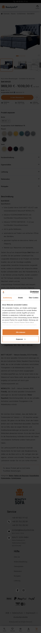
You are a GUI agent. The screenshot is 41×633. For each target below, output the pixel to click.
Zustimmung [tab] (7, 298)
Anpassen (19, 339)
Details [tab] (20, 298)
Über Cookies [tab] (33, 298)
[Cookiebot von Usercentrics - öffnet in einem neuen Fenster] (30, 292)
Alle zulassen (20, 332)
